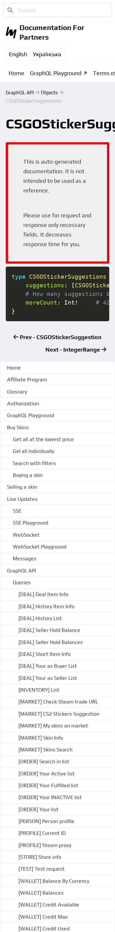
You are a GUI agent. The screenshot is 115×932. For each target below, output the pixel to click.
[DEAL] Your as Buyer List (48, 666)
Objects (49, 92)
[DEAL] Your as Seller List (48, 678)
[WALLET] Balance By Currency (54, 881)
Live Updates (22, 499)
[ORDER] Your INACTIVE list (50, 797)
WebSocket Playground (39, 547)
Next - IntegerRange (73, 349)
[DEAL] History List (40, 618)
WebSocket (26, 535)
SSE (17, 511)
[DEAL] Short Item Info (45, 654)
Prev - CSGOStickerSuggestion (60, 337)
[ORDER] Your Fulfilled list (48, 785)
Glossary (17, 392)
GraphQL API (20, 92)
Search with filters (34, 463)
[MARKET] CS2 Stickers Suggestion (59, 714)
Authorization (23, 403)
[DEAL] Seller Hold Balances (51, 642)
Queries (22, 582)
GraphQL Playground (55, 73)
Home (16, 73)
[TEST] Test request (42, 869)
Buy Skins (18, 427)
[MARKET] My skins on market (53, 726)
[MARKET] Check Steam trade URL (58, 702)
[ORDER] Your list (38, 809)
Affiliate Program (27, 380)
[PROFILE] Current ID (42, 833)
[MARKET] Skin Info (41, 738)
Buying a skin (28, 475)
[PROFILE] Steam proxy (45, 845)
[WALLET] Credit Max (43, 917)
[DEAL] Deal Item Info (43, 594)
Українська (47, 54)
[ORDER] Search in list (44, 761)
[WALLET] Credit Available (49, 905)
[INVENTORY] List (39, 690)
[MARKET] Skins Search (46, 750)
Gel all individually (33, 451)
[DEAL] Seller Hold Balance (49, 630)
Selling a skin (22, 487)
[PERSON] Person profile (46, 821)
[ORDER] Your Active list (47, 774)
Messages (24, 558)
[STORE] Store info (40, 857)
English (18, 54)
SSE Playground (30, 523)
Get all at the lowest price (43, 439)
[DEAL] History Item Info (46, 606)
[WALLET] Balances (41, 893)
